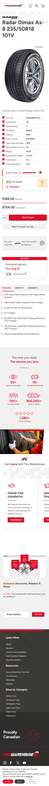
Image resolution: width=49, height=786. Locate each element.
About (8, 644)
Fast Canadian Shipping (16, 656)
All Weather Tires (13, 704)
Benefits (19, 288)
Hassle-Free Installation (16, 652)
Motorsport (11, 716)
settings (29, 776)
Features (6, 288)
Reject (19, 781)
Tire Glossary (11, 676)
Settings (32, 781)
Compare (39, 47)
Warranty (33, 288)
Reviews (9, 648)
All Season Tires (12, 700)
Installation (15, 519)
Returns (9, 684)
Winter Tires (11, 696)
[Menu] (30, 6)
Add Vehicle (14, 187)
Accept (8, 781)
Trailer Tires (11, 711)
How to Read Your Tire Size (17, 672)
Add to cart (28, 217)
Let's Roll (38, 614)
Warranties (10, 680)
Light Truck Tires (13, 708)
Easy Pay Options (13, 660)
